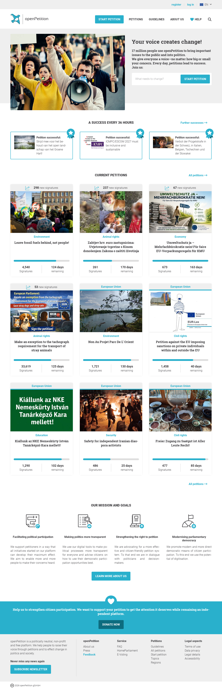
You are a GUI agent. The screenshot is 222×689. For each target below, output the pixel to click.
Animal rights (111, 236)
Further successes (192, 122)
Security (111, 435)
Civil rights (180, 336)
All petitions (196, 175)
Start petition (109, 19)
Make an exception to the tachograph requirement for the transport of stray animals (41, 346)
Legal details (192, 654)
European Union (111, 286)
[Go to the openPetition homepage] (29, 19)
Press (86, 650)
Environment (42, 236)
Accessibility (192, 658)
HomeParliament (127, 650)
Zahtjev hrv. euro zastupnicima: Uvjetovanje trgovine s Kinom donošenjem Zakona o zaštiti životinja (111, 246)
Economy (180, 236)
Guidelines (156, 19)
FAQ (119, 646)
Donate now (111, 624)
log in (190, 4)
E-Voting (122, 654)
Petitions (136, 19)
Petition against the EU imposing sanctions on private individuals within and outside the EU (180, 346)
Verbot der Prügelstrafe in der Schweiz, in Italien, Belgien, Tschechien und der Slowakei (190, 145)
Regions (156, 662)
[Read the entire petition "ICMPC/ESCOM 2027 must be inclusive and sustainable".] (94, 148)
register (176, 4)
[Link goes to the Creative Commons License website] (12, 685)
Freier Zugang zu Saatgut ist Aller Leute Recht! (180, 443)
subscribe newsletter (30, 669)
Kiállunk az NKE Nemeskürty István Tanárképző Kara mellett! (42, 443)
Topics (155, 658)
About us (177, 19)
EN (205, 4)
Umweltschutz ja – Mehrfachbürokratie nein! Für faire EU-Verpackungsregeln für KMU (180, 246)
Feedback (89, 654)
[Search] (209, 19)
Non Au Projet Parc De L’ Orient (111, 342)
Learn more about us (111, 576)
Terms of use (192, 646)
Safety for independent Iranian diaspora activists (111, 443)
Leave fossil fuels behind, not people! (41, 242)
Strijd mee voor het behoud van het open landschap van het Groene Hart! (51, 145)
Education (42, 435)
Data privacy (192, 650)
